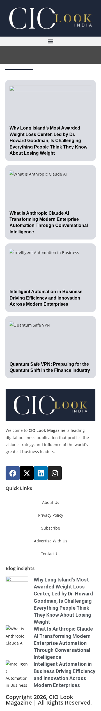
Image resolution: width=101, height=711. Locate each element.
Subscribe (50, 528)
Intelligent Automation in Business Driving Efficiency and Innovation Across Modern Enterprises (46, 298)
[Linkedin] (41, 473)
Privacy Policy (50, 515)
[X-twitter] (27, 473)
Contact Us (50, 553)
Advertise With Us (50, 541)
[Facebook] (13, 473)
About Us (50, 502)
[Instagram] (55, 473)
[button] (50, 41)
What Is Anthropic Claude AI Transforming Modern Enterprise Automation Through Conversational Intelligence (63, 643)
